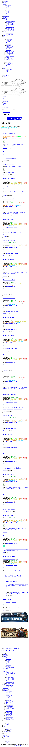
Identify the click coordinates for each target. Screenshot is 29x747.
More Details (16, 745)
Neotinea (5, 148)
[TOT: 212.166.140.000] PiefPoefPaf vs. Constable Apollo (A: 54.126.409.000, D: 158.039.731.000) (15, 388)
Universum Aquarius (9, 178)
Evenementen (7, 152)
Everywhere (5, 98)
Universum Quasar (8, 259)
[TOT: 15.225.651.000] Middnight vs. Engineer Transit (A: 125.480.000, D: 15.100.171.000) (14, 408)
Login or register (6, 75)
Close (21, 745)
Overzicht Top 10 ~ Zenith (11, 447)
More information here (5, 128)
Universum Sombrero (9, 298)
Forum (4, 103)
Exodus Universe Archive (13, 576)
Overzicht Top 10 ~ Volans (11, 367)
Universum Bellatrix (8, 199)
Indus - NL (17, 584)
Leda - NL (10, 585)
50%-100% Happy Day (11, 158)
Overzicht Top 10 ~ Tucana (11, 329)
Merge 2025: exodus (11, 581)
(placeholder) (9, 729)
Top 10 (15, 185)
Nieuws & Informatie (9, 133)
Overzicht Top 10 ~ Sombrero (11, 311)
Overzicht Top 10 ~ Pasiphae (11, 253)
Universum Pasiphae (9, 240)
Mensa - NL (14, 585)
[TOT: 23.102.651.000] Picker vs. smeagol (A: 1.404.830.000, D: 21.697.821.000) (14, 213)
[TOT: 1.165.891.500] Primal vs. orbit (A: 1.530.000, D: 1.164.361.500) (17, 593)
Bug (20, 166)
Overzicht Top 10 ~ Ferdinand (17, 570)
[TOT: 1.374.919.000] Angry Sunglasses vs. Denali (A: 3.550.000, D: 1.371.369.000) (15, 233)
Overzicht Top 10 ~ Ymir (10, 428)
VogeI (7, 595)
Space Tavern (7, 599)
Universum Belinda (8, 474)
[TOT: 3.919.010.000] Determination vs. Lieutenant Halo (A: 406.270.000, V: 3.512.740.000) (15, 488)
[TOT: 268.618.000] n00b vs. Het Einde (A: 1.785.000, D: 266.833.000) (13, 508)
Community (19, 138)
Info (16, 138)
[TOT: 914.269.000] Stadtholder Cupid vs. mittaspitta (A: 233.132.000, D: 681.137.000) (15, 549)
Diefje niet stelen (6, 511)
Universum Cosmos (8, 219)
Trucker (4, 610)
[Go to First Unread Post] (4, 142)
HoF (12, 185)
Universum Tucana (8, 317)
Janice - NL (21, 584)
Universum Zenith (8, 434)
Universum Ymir (7, 415)
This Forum (3, 96)
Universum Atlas (7, 453)
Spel (7, 138)
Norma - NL (20, 585)
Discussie (17, 166)
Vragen (13, 166)
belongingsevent (11, 172)
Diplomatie (8, 185)
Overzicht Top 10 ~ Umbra (11, 348)
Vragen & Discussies (8, 164)
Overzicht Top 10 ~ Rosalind (11, 292)
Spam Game (13, 602)
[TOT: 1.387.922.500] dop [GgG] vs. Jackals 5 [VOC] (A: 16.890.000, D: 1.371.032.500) (14, 467)
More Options (6, 107)
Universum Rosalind (9, 280)
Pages (4, 104)
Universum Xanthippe (9, 394)
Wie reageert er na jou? (14, 607)
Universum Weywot (8, 374)
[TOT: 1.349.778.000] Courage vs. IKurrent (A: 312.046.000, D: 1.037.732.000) (14, 529)
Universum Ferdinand (9, 556)
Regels (13, 138)
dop (4, 552)
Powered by (7, 650)
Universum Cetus (8, 494)
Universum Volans (8, 354)
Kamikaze (5, 174)
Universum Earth (8, 536)
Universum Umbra (8, 335)
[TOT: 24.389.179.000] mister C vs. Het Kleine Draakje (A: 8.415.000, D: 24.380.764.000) (14, 192)
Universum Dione (8, 515)
